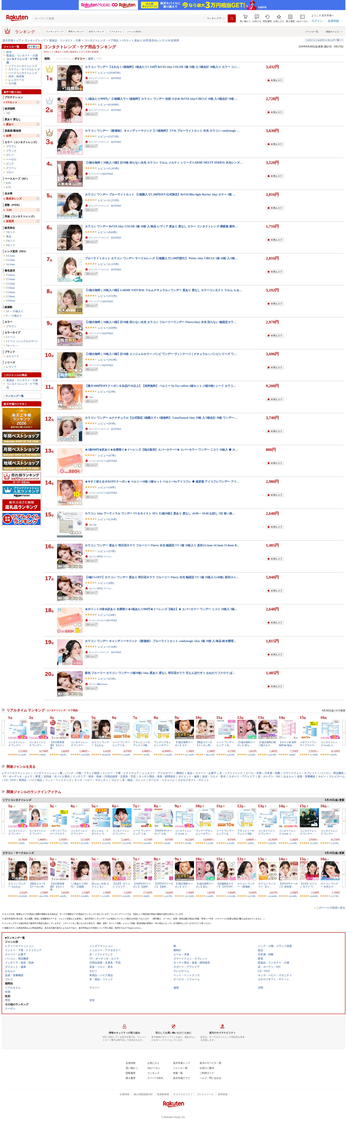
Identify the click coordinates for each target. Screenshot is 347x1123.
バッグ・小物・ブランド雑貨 (82, 773)
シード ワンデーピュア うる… (225, 743)
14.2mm (10, 255)
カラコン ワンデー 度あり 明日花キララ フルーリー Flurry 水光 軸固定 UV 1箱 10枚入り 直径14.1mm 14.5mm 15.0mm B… (162, 545)
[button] (256, 18)
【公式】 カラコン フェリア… (121, 885)
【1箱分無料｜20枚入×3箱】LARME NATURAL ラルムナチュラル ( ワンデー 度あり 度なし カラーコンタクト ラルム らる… (163, 290)
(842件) (167, 843)
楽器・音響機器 (306, 776)
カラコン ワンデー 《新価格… (246, 885)
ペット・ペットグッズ (58, 780)
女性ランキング (96, 31)
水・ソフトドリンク (231, 773)
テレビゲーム (337, 776)
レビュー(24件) (106, 614)
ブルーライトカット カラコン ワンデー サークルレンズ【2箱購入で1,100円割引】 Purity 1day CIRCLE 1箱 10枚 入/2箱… (161, 258)
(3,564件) (126, 755)
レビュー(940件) (107, 232)
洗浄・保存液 (16, 76)
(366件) (251, 843)
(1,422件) (168, 755)
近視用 (10, 221)
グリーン (11, 168)
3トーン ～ (12, 345)
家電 (38, 776)
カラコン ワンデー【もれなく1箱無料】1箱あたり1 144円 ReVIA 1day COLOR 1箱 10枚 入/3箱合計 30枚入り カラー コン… (162, 66)
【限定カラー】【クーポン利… (204, 743)
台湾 (8, 135)
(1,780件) (314, 755)
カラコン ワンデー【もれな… (100, 743)
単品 (8, 236)
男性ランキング (76, 31)
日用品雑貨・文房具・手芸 (120, 776)
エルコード (12, 356)
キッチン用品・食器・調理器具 (157, 776)
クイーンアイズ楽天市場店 (101, 174)
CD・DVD (10, 780)
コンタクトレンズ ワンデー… (120, 832)
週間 (90, 58)
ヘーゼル (11, 159)
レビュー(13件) (106, 551)
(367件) (146, 755)
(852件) (334, 755)
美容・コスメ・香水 (214, 776)
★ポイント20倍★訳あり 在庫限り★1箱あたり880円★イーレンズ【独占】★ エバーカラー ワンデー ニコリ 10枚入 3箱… (161, 609)
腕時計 (180, 773)
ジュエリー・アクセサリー (157, 773)
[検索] (232, 18)
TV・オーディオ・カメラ (17, 776)
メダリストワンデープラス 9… (308, 743)
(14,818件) (43, 843)
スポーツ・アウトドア (242, 776)
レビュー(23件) (106, 391)
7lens (91, 397)
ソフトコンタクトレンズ (22, 65)
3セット (10, 232)
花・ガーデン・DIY (269, 776)
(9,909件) (85, 896)
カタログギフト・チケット (193, 780)
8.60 (8, 182)
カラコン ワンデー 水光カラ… (329, 885)
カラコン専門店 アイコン (100, 556)
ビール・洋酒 (253, 773)
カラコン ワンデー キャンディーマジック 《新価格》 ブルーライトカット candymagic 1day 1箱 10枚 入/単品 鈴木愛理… (160, 641)
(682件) (63, 755)
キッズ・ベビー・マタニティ (91, 780)
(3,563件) (231, 843)
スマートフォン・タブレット (300, 773)
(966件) (146, 896)
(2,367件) (168, 896)
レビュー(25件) (106, 678)
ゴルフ (115, 780)
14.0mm (10, 300)
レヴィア (11, 366)
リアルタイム (115, 31)
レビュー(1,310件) (108, 264)
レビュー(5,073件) (108, 136)
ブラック (11, 150)
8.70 (8, 187)
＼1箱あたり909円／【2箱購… (79, 885)
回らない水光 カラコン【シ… (100, 885)
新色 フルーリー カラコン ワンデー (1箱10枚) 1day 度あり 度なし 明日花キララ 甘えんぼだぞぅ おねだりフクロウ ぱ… (160, 672)
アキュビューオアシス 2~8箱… (141, 743)
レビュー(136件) (107, 646)
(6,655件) (231, 755)
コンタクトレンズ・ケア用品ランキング (80, 47)
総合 (9, 51)
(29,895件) (22, 896)
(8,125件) (22, 755)
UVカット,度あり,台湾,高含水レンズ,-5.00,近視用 (150, 40)
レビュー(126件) (107, 519)
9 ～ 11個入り (14, 315)
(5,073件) (251, 896)
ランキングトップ (54, 31)
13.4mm (10, 292)
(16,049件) (272, 896)
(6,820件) (126, 896)
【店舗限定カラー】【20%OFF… (225, 885)
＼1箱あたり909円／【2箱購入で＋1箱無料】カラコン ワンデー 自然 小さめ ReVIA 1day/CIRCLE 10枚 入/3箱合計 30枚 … (161, 98)
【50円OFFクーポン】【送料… (163, 885)
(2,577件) (335, 896)
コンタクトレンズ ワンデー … (16, 743)
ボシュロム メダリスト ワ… (100, 832)
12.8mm (10, 296)
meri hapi (93, 525)
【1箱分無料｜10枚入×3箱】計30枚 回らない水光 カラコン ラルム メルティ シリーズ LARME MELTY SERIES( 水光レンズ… (164, 162)
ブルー (10, 172)
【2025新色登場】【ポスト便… (57, 745)
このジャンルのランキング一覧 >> (324, 40)
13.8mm (10, 287)
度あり (10, 124)
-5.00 (9, 209)
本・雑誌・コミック (134, 780)
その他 (12, 83)
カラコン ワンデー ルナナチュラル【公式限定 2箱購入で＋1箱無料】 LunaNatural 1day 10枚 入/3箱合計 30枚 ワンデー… (161, 417)
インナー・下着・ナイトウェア (120, 773)
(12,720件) (189, 755)
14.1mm (10, 264)
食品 (189, 773)
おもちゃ (289, 776)
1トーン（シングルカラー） (22, 341)
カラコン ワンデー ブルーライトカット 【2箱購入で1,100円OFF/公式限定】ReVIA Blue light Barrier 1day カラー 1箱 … (160, 194)
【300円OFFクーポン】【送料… (142, 885)
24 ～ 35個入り (14, 311)
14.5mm (10, 259)
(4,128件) (314, 843)
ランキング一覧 (14, 395)
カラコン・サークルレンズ (24, 69)
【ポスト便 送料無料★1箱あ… (287, 743)
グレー (10, 154)
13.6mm (10, 274)
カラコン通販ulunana (98, 684)
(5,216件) (106, 896)
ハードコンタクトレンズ (22, 72)
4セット (10, 245)
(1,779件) (64, 843)
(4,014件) (272, 755)
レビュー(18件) (106, 487)
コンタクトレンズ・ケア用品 (101, 40)
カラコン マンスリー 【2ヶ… (267, 885)
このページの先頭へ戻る (330, 907)
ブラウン (11, 146)
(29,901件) (106, 755)
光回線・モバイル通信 (57, 776)
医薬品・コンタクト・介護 (65, 40)
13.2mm (10, 283)
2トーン (10, 336)
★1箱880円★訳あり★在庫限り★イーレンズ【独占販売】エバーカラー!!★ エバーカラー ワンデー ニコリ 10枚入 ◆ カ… (161, 449)
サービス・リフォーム (162, 780)
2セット (10, 240)
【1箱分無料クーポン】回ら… (246, 743)
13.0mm (10, 279)
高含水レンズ (14, 198)
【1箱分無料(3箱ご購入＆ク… (267, 743)
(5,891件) (272, 843)
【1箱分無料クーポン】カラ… (184, 743)
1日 (8, 113)
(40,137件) (210, 755)
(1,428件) (251, 755)
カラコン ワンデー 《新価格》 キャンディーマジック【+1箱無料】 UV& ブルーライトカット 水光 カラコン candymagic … (162, 130)
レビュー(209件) (107, 327)
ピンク (10, 163)
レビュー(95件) (106, 423)
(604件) (292, 755)
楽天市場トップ (12, 40)
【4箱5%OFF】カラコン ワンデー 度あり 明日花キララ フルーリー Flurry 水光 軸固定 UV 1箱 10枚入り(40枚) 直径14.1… (161, 577)
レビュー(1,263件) (108, 168)
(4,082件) (314, 896)
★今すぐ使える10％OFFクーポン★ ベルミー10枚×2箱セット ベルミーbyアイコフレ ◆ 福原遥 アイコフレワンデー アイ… (162, 481)
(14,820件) (85, 755)
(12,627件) (126, 843)
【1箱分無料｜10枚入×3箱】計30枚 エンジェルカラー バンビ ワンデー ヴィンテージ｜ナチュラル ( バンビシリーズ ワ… (161, 353)
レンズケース (16, 79)
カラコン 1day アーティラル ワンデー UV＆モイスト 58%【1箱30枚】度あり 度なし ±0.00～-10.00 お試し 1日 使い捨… (160, 513)
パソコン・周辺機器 (332, 773)
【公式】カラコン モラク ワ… (308, 885)
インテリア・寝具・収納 (87, 776)
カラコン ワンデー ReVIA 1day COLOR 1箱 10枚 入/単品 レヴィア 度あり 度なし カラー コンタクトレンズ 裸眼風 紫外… (161, 226)
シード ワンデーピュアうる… (121, 743)
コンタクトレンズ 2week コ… (329, 743)
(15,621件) (106, 843)
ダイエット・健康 (188, 776)
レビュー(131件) (107, 296)
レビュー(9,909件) (108, 104)
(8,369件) (293, 896)
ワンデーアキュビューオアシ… (162, 743)
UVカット (11, 102)
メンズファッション (45, 773)
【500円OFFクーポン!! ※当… (163, 832)
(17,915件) (231, 896)
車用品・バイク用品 (30, 780)
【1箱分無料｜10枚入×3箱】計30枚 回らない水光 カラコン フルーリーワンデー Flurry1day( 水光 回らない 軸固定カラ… (160, 322)
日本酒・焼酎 (272, 773)
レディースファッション (16, 773)
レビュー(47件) (106, 455)
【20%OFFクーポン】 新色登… (288, 885)
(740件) (42, 755)
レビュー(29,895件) (109, 72)
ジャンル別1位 (134, 31)
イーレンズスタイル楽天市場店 (103, 461)
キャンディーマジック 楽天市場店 (105, 78)
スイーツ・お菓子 (205, 773)
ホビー (322, 776)
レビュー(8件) (106, 583)
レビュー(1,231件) (108, 200)
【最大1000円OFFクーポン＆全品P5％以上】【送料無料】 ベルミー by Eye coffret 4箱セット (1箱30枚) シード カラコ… (160, 385)
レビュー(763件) (107, 359)
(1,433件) (293, 843)
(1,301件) (335, 843)
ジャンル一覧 (311, 31)
